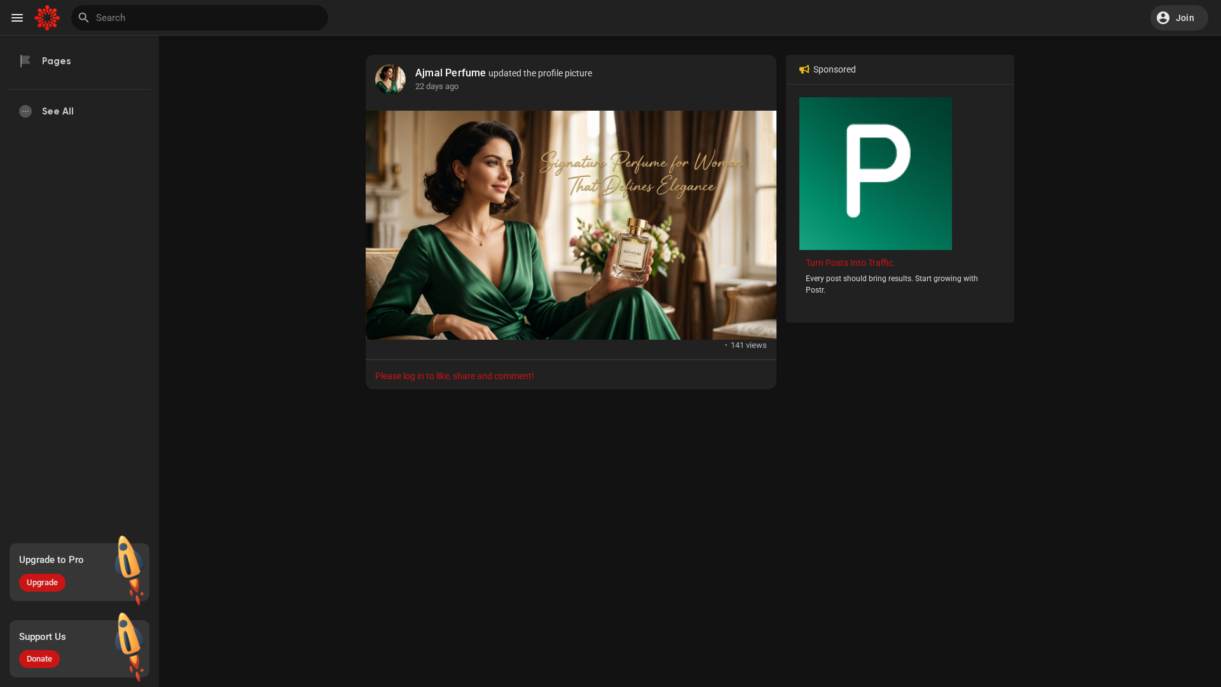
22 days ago (437, 86)
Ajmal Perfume (450, 73)
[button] (1179, 18)
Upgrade (42, 582)
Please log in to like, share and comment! (454, 376)
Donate (39, 658)
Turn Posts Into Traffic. (850, 263)
